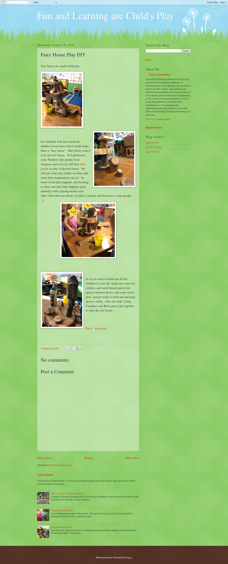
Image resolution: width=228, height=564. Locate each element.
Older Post (132, 458)
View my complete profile (158, 119)
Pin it (89, 328)
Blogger (128, 557)
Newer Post (44, 458)
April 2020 (151, 142)
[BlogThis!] (71, 348)
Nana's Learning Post (159, 74)
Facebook (100, 328)
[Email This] (67, 348)
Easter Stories (45, 475)
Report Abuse (154, 127)
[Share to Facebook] (77, 348)
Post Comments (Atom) (61, 465)
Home (89, 458)
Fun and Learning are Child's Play (105, 15)
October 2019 (152, 147)
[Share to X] (74, 348)
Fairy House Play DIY (61, 527)
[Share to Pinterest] (80, 348)
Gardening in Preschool (62, 510)
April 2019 (151, 151)
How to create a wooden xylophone (67, 493)
